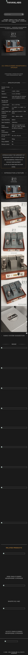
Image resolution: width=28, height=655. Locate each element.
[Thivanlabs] (14, 5)
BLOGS (16, 19)
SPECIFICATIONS (8, 73)
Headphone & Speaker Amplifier (19, 27)
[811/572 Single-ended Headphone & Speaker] (14, 619)
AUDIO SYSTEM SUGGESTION (12, 75)
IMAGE (20, 75)
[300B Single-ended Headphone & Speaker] (14, 564)
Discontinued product (5, 27)
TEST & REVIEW (21, 19)
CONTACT (14, 22)
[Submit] (22, 14)
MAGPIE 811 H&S (14, 601)
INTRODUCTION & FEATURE (18, 73)
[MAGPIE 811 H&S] (14, 592)
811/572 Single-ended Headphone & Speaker (14, 632)
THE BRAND (6, 19)
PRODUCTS (11, 19)
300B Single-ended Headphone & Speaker (14, 577)
